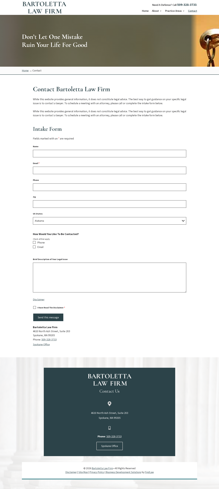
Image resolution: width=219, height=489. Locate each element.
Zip (34, 197)
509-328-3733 (187, 5)
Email (36, 163)
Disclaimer (39, 299)
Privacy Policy (97, 472)
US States (38, 213)
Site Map (83, 472)
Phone (36, 180)
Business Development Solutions (123, 472)
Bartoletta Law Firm (102, 468)
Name (35, 146)
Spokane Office (41, 344)
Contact (192, 11)
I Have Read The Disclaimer (51, 307)
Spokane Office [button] (109, 446)
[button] (216, 486)
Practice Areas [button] (173, 11)
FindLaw (149, 472)
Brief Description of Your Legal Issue (50, 259)
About (155, 11)
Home (145, 11)
